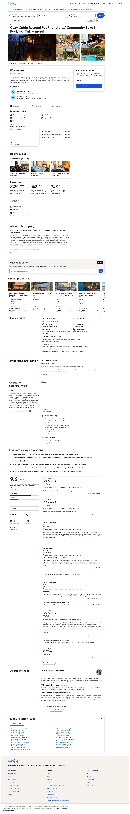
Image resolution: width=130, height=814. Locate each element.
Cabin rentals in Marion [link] (18, 732)
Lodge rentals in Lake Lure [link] (63, 737)
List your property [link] (12, 773)
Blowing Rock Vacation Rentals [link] (65, 742)
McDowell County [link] (42, 9)
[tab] (17, 723)
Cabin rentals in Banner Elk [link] (19, 729)
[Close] (127, 808)
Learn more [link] (13, 490)
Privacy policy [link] (50, 791)
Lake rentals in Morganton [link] (19, 737)
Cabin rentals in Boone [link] (18, 730)
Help (104, 3)
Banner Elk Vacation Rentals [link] (64, 741)
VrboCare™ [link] (11, 776)
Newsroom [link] (50, 782)
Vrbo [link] (88, 773)
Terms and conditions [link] (52, 788)
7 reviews (21, 480)
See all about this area (47, 141)
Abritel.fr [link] (89, 776)
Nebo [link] (50, 9)
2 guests (74, 16)
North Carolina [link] (32, 9)
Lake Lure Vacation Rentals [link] (63, 746)
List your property (94, 3)
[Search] (100, 271)
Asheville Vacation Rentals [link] (18, 747)
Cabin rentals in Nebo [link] (62, 732)
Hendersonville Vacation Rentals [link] (20, 749)
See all (12, 124)
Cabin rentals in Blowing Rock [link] (64, 729)
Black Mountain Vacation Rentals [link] (20, 742)
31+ (101, 58)
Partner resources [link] (12, 782)
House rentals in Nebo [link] (62, 735)
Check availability (89, 86)
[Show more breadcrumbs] (10, 9)
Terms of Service (8, 810)
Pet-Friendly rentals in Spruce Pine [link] (66, 739)
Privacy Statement (62, 808)
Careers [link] (49, 776)
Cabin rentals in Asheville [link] (63, 734)
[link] (98, 20)
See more (13, 253)
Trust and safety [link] (12, 779)
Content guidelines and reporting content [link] (58, 800)
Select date (84, 75)
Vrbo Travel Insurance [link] (13, 791)
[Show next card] (104, 297)
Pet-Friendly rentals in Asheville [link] (20, 741)
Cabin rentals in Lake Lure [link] (18, 734)
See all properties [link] (18, 20)
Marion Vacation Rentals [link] (18, 746)
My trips (112, 3)
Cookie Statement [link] (52, 794)
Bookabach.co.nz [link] (91, 782)
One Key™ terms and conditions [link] (55, 785)
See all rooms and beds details (19, 216)
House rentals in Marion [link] (18, 735)
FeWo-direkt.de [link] (91, 779)
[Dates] (51, 15)
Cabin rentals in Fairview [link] (63, 730)
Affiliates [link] (49, 779)
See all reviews (48, 663)
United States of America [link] (20, 9)
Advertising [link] (11, 794)
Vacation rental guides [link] (13, 785)
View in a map (15, 144)
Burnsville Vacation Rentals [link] (63, 744)
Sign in (120, 3)
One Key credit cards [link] (13, 788)
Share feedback (56, 710)
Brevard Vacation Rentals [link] (63, 747)
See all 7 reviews (15, 73)
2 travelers (83, 81)
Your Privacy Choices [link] (52, 797)
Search (100, 15)
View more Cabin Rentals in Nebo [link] (19, 411)
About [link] (48, 773)
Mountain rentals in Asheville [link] (19, 739)
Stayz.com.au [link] (90, 785)
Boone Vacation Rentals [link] (18, 744)
